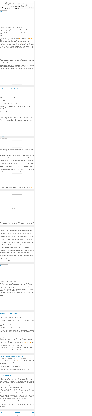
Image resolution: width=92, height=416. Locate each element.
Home (17, 412)
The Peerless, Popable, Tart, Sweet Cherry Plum (9, 88)
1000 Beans (2, 192)
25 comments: (2, 190)
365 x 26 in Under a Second (5, 375)
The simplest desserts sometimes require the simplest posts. (11, 356)
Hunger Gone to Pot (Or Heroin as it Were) (8, 313)
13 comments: (2, 226)
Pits (1, 228)
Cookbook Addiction (4, 139)
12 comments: (2, 262)
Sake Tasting (2, 11)
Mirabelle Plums (3, 265)
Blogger (18, 415)
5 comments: (2, 136)
